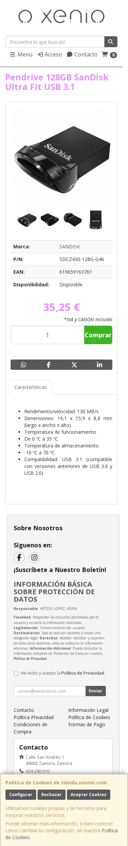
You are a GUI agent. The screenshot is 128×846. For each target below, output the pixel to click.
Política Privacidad (34, 717)
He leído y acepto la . (63, 673)
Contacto (85, 54)
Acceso (52, 54)
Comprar (98, 335)
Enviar (95, 691)
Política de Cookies (89, 717)
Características (30, 387)
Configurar (20, 794)
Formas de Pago (86, 724)
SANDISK (69, 246)
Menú (24, 54)
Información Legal (88, 710)
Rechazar (51, 794)
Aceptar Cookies (88, 794)
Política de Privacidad (30, 658)
